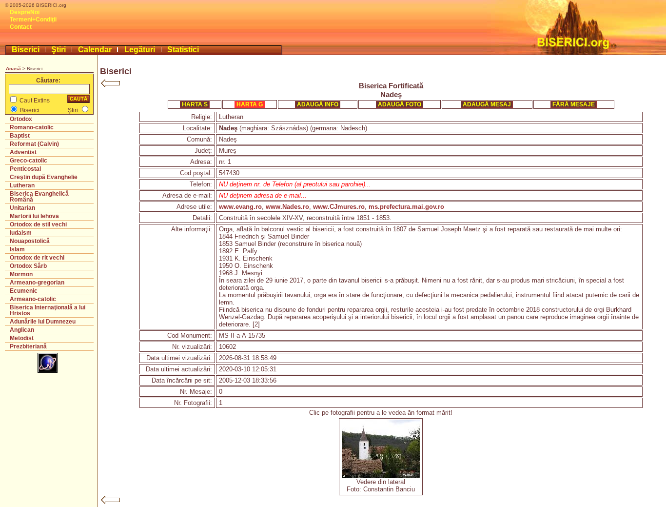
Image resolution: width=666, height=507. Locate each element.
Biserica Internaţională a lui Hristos (47, 310)
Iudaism (21, 233)
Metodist (22, 338)
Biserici (25, 49)
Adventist (23, 152)
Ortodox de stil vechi (38, 224)
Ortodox (21, 119)
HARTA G (249, 104)
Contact (21, 26)
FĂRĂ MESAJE (573, 104)
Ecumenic (24, 291)
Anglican (22, 330)
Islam (17, 249)
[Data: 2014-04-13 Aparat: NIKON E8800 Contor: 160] (381, 476)
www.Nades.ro (287, 206)
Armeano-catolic (33, 299)
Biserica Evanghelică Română (39, 197)
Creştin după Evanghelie (44, 177)
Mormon (21, 274)
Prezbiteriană (28, 346)
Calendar (95, 49)
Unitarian (22, 208)
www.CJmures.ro (339, 206)
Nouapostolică (30, 241)
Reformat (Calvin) (34, 144)
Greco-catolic (28, 160)
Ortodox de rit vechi (37, 258)
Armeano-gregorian (37, 282)
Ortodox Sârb (28, 266)
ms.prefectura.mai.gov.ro (406, 206)
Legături (139, 49)
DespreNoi (24, 12)
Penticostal (25, 169)
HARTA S (194, 104)
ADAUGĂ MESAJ (486, 104)
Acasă (13, 68)
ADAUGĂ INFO (317, 104)
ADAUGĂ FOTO (399, 104)
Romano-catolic (32, 127)
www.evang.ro (240, 206)
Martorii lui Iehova (34, 216)
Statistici (183, 49)
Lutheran (22, 185)
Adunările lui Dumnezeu (43, 321)
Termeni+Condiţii (33, 19)
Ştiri (58, 49)
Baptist (20, 136)
